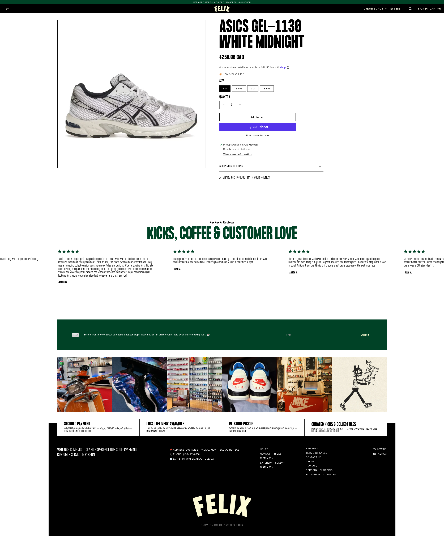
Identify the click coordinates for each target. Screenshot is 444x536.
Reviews (311, 466)
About (310, 461)
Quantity (224, 97)
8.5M (267, 88)
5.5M (239, 88)
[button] (7, 9)
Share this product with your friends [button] (246, 178)
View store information (237, 154)
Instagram (380, 453)
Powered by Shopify (233, 525)
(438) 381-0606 (191, 454)
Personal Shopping (319, 470)
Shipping (312, 448)
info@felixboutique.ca (198, 459)
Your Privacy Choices (321, 474)
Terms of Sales (316, 453)
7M (253, 88)
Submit (365, 335)
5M (225, 88)
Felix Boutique (215, 525)
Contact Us (313, 457)
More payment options (257, 135)
